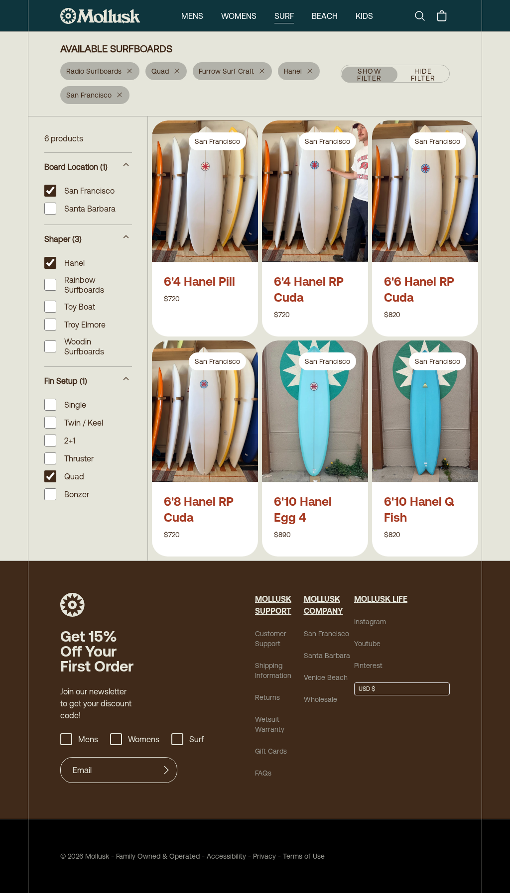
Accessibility (223, 856)
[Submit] (166, 770)
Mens (192, 15)
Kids (364, 15)
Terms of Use (304, 856)
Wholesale (320, 699)
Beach (325, 15)
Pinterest (368, 666)
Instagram (370, 622)
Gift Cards (271, 751)
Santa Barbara (327, 656)
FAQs (263, 773)
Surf (284, 15)
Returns (267, 697)
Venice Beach (326, 677)
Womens (238, 15)
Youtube (367, 644)
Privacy (264, 856)
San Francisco (326, 634)
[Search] (424, 16)
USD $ (367, 688)
